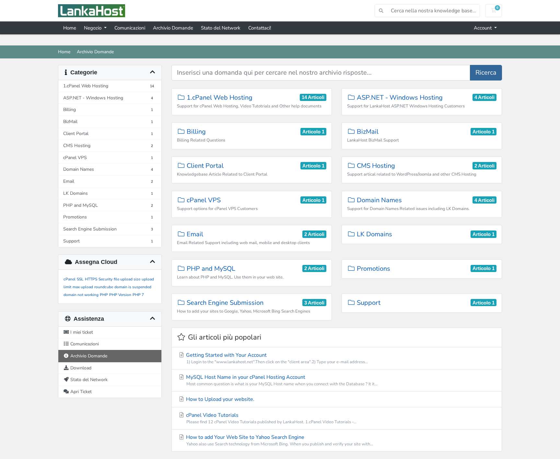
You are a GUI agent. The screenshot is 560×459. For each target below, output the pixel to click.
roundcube (103, 287)
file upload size (127, 279)
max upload (83, 287)
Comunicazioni (129, 28)
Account (483, 28)
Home (69, 28)
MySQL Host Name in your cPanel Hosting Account (281, 380)
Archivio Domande (173, 28)
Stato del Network (220, 28)
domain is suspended (132, 287)
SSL (80, 279)
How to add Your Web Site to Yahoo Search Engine (279, 440)
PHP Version (120, 294)
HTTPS (91, 279)
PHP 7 (138, 294)
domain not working (81, 294)
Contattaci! (259, 28)
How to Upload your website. (219, 399)
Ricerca (485, 72)
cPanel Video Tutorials (270, 418)
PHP (104, 294)
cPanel (70, 279)
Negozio (93, 28)
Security (105, 279)
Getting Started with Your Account (276, 358)
